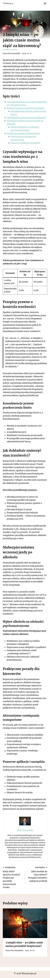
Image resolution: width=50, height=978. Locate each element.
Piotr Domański (14, 53)
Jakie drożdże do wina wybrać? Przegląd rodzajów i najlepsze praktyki (37, 874)
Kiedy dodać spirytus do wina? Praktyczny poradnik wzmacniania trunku (11, 878)
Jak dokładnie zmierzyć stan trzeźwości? (26, 117)
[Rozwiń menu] (44, 3)
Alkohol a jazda (10, 50)
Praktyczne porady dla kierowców (23, 133)
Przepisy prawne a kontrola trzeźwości (25, 108)
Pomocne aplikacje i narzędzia (25, 143)
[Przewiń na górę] (44, 974)
